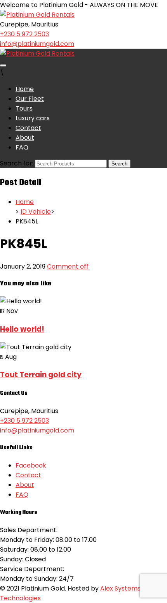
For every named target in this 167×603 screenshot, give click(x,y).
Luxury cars (33, 118)
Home (25, 88)
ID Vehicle (36, 211)
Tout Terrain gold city (41, 374)
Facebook (31, 465)
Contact (28, 127)
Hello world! (22, 329)
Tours (24, 108)
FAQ (22, 147)
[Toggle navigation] (3, 65)
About (25, 137)
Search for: (16, 163)
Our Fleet (30, 98)
